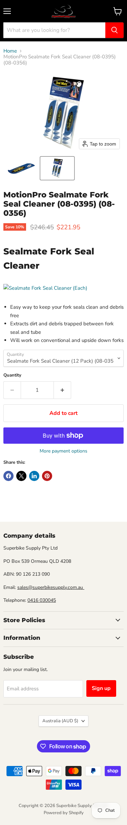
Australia (60, 721)
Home (10, 51)
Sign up (101, 688)
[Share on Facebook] (8, 476)
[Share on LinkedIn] (34, 476)
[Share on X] (21, 476)
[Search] (114, 30)
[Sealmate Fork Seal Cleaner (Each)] (45, 288)
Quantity (12, 375)
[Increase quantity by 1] (62, 390)
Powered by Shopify (64, 813)
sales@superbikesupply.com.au (50, 587)
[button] (21, 168)
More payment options (63, 451)
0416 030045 (41, 600)
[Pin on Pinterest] (47, 476)
